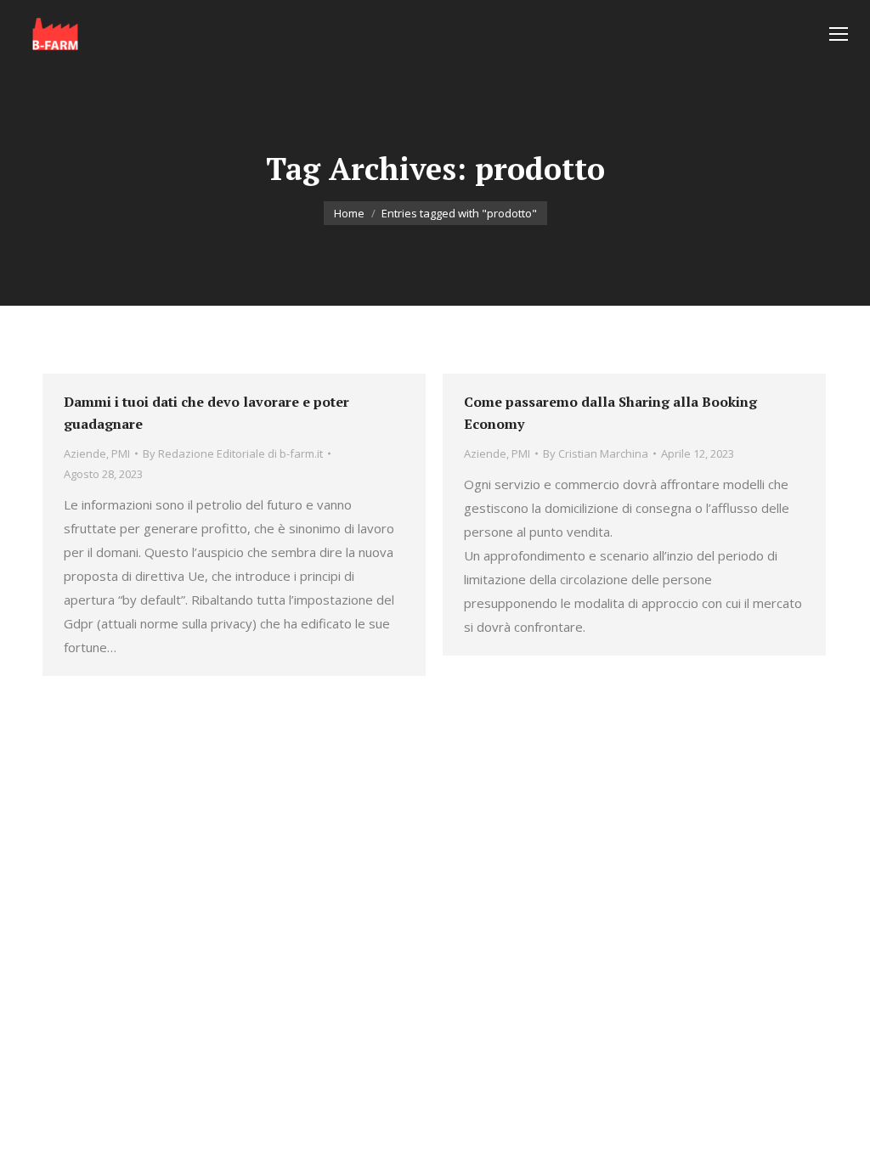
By (233, 453)
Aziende (85, 453)
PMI (120, 453)
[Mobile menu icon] (838, 34)
